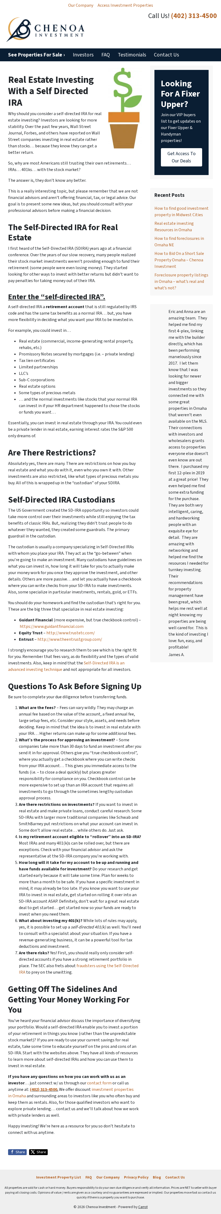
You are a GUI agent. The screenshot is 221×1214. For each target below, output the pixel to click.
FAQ (105, 55)
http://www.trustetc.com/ (70, 633)
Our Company (80, 5)
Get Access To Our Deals (181, 157)
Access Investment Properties (125, 5)
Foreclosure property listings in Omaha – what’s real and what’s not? (181, 281)
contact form (99, 1083)
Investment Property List (58, 1177)
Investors (83, 55)
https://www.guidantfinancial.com (52, 626)
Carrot (143, 1206)
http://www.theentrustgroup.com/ (69, 639)
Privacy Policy (136, 1177)
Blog (157, 1177)
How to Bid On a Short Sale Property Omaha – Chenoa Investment (179, 260)
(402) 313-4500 (194, 16)
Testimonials (132, 55)
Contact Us (166, 55)
